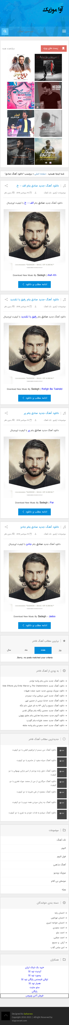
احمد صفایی (59, 938)
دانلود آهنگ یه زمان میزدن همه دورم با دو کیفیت (34, 802)
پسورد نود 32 (34, 976)
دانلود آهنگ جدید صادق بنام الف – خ (38, 185)
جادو (29, 544)
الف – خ (29, 203)
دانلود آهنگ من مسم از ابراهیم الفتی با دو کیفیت (34, 750)
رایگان (34, 992)
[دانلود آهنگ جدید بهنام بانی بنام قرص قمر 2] (48, 151)
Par (52, 502)
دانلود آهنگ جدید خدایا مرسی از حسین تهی (44, 701)
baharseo (28, 1014)
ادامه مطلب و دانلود (36, 284)
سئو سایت (34, 988)
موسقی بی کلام (58, 881)
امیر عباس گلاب (57, 947)
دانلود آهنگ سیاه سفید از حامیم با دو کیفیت (36, 760)
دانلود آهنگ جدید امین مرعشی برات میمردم (44, 696)
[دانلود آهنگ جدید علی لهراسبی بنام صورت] (20, 95)
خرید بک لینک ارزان (34, 968)
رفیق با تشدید (29, 316)
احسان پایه (59, 913)
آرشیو (55, 192)
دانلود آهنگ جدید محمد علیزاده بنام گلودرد (45, 720)
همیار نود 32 (35, 984)
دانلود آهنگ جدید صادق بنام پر (41, 413)
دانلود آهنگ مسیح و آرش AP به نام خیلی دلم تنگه (42, 706)
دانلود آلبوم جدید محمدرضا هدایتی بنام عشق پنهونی (41, 715)
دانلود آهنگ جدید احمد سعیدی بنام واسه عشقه (43, 725)
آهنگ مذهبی (59, 865)
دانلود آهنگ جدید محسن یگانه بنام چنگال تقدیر (43, 711)
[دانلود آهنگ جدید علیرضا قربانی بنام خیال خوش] (20, 67)
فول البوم (61, 857)
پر (28, 430)
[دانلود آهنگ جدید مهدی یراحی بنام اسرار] (48, 123)
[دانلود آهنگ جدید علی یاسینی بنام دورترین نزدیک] (20, 151)
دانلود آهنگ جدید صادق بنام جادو (40, 527)
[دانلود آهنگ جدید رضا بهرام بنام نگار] (48, 95)
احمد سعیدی (58, 928)
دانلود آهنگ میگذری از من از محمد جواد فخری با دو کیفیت (33, 783)
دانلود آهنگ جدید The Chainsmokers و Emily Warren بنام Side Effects (33, 686)
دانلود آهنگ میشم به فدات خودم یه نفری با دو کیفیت (32, 813)
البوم (64, 848)
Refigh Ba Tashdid (52, 389)
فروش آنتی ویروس (34, 996)
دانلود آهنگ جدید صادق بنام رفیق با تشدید (34, 299)
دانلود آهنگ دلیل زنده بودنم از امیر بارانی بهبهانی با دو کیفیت (32, 773)
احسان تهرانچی (57, 918)
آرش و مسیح (58, 942)
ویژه (64, 890)
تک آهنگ (47, 192)
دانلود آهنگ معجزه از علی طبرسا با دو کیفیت (36, 792)
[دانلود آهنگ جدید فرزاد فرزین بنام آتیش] (20, 123)
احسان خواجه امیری (55, 923)
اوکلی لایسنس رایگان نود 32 (34, 980)
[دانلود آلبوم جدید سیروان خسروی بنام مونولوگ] (48, 67)
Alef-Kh (52, 275)
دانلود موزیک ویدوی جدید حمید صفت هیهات (44, 691)
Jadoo (52, 616)
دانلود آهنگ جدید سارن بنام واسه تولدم (47, 681)
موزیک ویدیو (60, 873)
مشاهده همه (8, 49)
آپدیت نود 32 (34, 972)
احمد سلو (60, 933)
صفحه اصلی (40, 174)
